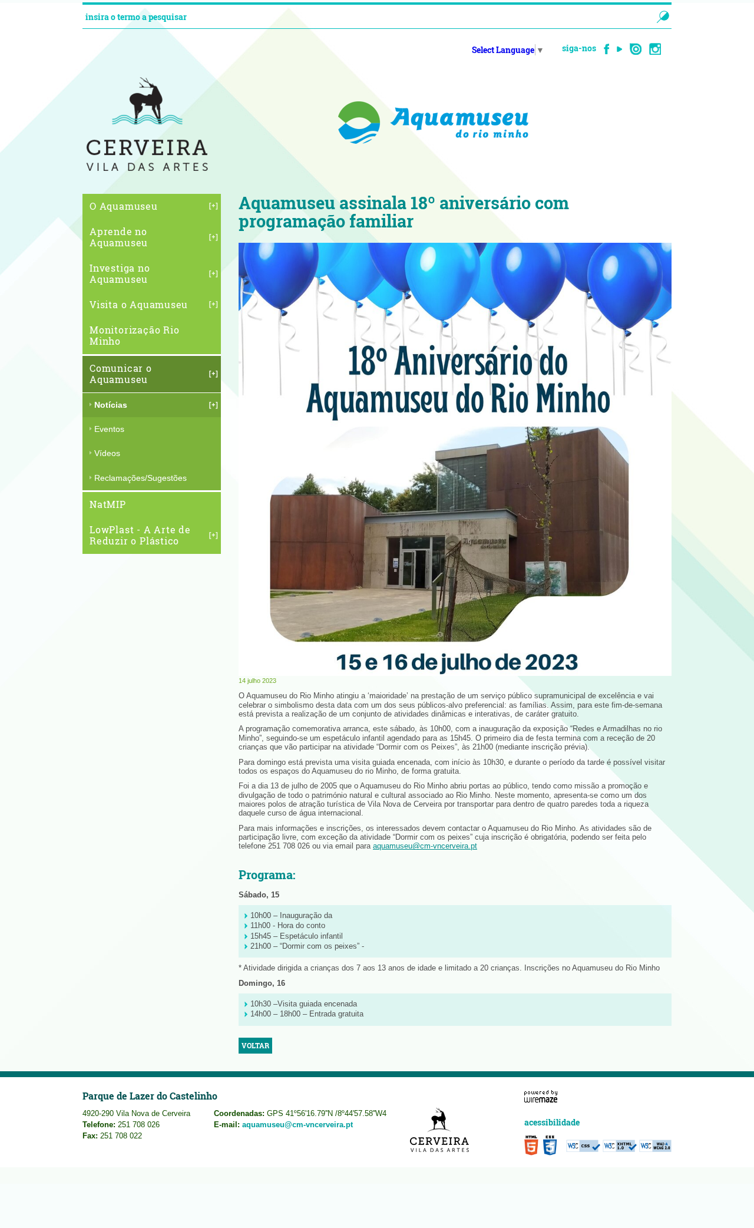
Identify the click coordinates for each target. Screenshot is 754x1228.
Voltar (255, 1045)
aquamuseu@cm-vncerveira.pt (425, 845)
